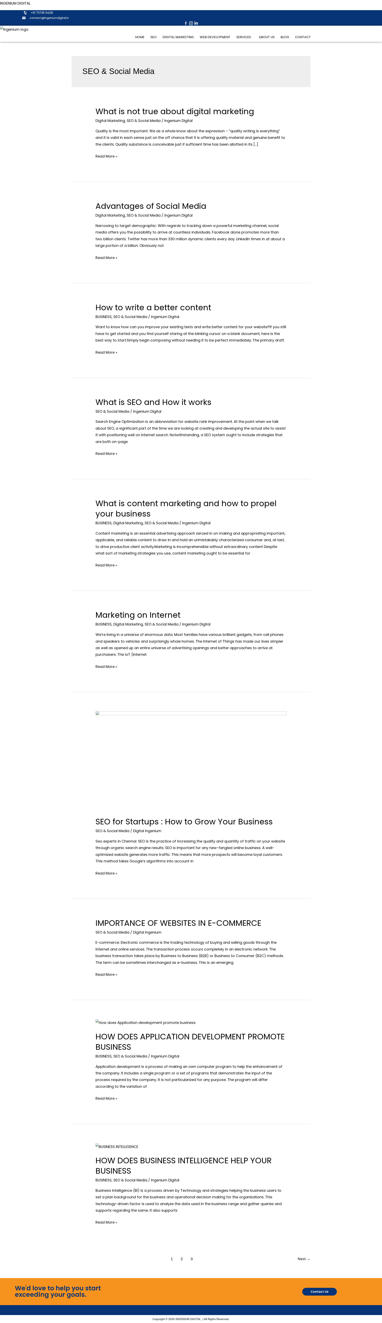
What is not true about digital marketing (175, 111)
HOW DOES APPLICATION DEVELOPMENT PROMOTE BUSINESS (190, 1042)
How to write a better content (153, 307)
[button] (244, 37)
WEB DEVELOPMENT (215, 37)
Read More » (106, 156)
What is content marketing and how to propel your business (186, 508)
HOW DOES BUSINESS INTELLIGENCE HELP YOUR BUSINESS (184, 1165)
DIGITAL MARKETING (178, 37)
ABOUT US (267, 37)
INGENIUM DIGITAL (15, 3)
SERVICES (243, 37)
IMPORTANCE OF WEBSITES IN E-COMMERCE (178, 923)
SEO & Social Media (144, 120)
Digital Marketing (110, 120)
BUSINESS (104, 316)
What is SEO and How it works (153, 402)
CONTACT (303, 37)
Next (304, 1259)
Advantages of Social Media (151, 206)
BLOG (285, 37)
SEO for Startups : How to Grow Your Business (184, 821)
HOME (139, 37)
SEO (153, 37)
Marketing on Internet (138, 615)
